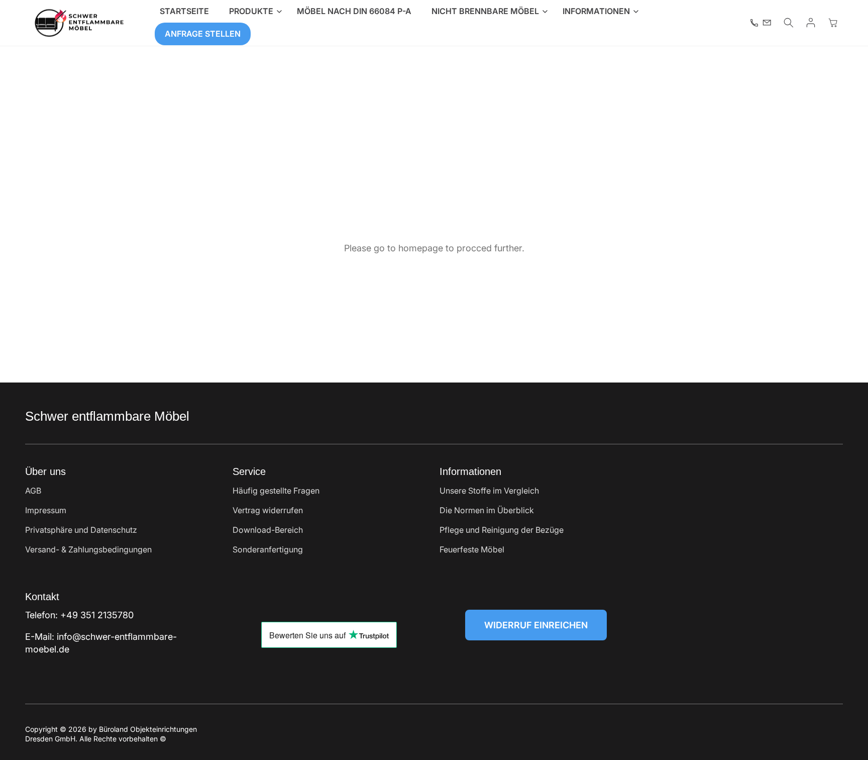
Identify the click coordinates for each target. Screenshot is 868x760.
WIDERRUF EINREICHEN (536, 625)
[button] (253, 11)
